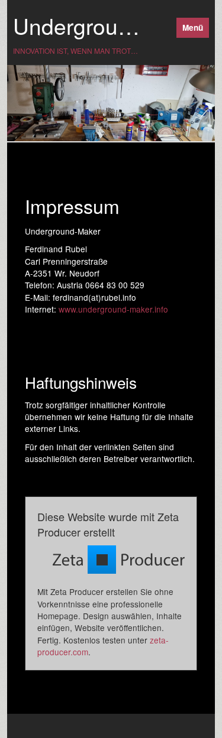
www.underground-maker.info (113, 309)
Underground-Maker (112, 25)
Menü (192, 27)
